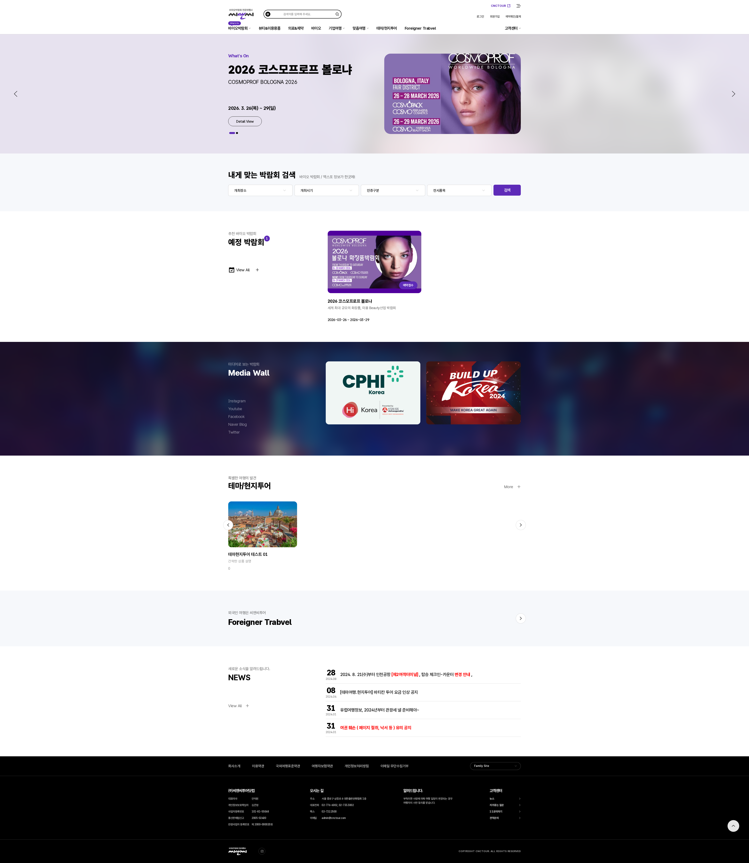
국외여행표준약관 (288, 766)
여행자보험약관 (322, 766)
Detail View (245, 121)
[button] (16, 94)
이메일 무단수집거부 (395, 766)
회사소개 (234, 766)
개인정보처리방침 (357, 766)
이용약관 (258, 766)
